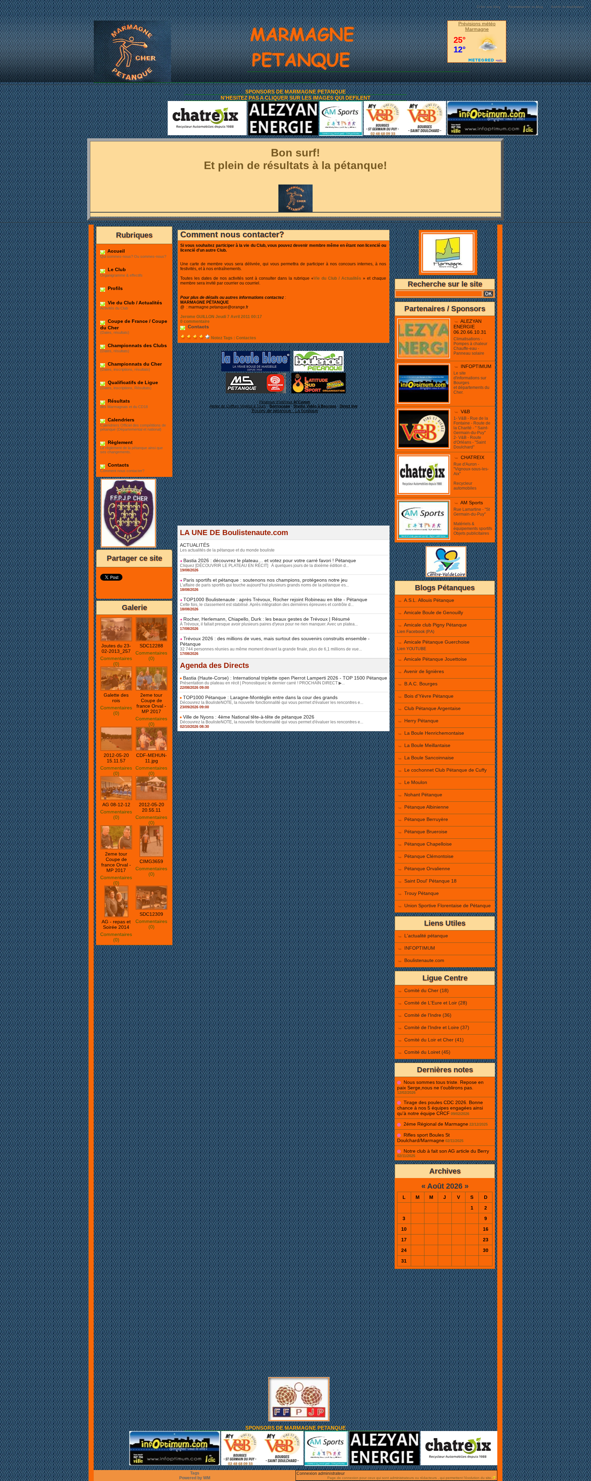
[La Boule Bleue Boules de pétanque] (255, 353)
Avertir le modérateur (567, 7)
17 (404, 1239)
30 (485, 1250)
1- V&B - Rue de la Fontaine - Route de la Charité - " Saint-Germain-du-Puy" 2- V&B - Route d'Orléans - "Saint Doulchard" (472, 433)
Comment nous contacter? (232, 234)
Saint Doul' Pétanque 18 (430, 881)
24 (404, 1250)
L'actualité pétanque (426, 935)
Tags (194, 1473)
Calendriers (120, 419)
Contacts (117, 465)
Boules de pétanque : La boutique (285, 410)
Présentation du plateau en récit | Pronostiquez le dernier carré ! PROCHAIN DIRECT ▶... (262, 683)
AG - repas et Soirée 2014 (116, 924)
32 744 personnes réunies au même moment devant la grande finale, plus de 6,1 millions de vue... (271, 649)
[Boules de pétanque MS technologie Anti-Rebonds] (256, 375)
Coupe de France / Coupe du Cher (133, 324)
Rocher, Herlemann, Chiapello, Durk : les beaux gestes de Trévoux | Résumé (266, 619)
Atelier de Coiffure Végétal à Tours (238, 406)
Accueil (115, 251)
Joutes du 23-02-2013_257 (116, 648)
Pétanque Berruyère (426, 819)
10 (404, 1229)
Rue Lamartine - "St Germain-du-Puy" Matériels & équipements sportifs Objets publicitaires (473, 521)
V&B (465, 411)
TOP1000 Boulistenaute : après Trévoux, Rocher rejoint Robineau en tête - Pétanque (275, 599)
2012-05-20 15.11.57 (116, 757)
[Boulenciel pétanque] (318, 353)
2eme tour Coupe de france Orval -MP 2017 (151, 703)
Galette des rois (116, 697)
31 (404, 1261)
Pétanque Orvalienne (427, 868)
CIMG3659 (151, 861)
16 (485, 1229)
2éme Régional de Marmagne (436, 1124)
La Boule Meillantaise (427, 745)
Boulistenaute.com (424, 960)
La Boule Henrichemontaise (434, 733)
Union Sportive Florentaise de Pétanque (447, 905)
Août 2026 (444, 1186)
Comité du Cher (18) (426, 990)
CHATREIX (472, 457)
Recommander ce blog (525, 7)
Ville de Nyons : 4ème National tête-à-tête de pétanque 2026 (248, 717)
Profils (114, 288)
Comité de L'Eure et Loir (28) (435, 1002)
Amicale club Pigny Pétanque (435, 625)
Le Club (116, 269)
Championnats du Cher (134, 364)
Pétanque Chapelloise (428, 844)
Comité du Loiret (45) (427, 1052)
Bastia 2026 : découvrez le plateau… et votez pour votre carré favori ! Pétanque (269, 560)
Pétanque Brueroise (425, 831)
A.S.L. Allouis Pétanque (429, 600)
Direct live (348, 406)
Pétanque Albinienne (426, 807)
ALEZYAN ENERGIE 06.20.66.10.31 (470, 326)
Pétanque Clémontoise (429, 856)
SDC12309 (151, 914)
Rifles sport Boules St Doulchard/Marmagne (423, 1137)
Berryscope (280, 406)
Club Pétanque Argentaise (432, 708)
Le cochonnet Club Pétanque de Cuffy (445, 770)
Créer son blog (488, 7)
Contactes (246, 338)
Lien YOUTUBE (411, 648)
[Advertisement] (284, 478)
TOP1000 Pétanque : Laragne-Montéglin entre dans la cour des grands (260, 697)
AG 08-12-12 (116, 804)
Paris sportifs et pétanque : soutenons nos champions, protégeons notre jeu (265, 580)
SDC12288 (151, 645)
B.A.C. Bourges (420, 683)
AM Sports (471, 502)
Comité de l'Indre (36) (427, 1015)
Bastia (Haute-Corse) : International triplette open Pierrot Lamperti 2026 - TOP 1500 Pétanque (285, 678)
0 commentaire (195, 321)
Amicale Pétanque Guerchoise (437, 642)
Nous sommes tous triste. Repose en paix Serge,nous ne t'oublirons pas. (440, 1084)
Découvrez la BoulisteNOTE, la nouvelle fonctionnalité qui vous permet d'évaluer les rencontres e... (271, 702)
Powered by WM (194, 1478)
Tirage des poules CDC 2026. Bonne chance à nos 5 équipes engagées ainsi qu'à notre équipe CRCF (440, 1108)
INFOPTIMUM (476, 366)
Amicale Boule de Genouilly (433, 612)
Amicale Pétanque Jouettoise (435, 659)
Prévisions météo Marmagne (477, 26)
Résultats (118, 401)
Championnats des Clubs (136, 345)
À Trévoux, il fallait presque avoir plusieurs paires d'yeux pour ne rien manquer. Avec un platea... (269, 624)
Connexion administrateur (321, 1473)
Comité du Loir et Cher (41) (434, 1039)
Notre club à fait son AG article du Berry (446, 1151)
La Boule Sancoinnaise (429, 757)
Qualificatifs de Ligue (132, 382)
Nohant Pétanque (423, 794)
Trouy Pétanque (421, 893)
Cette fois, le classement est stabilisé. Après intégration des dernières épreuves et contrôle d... (267, 604)
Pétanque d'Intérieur (284, 402)
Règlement (119, 442)
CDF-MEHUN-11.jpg (151, 757)
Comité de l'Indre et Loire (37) (436, 1027)
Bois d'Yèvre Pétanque (429, 696)
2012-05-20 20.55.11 (151, 807)
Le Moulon (415, 782)
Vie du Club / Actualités (134, 302)
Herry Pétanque (421, 720)
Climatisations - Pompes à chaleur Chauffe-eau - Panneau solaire (470, 346)
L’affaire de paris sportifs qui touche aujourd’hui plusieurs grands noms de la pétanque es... (264, 585)
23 (485, 1239)
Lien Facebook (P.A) (415, 631)
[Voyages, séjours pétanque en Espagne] (318, 375)
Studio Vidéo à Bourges (314, 406)
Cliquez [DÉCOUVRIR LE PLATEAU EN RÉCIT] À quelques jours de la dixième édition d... (264, 565)
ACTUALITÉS (194, 545)
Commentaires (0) (116, 661)
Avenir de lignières (424, 671)
